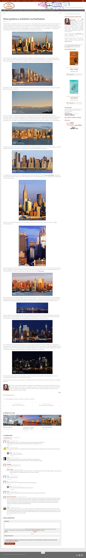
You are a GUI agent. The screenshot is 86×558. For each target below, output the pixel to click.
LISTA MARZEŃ (10, 10)
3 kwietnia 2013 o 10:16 (14, 491)
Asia (8, 447)
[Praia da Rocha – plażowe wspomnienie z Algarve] (32, 420)
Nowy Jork (21, 399)
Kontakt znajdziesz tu (36, 530)
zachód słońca (31, 399)
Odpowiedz (9, 445)
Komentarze (8, 437)
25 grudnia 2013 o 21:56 (22, 496)
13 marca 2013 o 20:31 (13, 481)
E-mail (35, 531)
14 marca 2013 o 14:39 (17, 486)
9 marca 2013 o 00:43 (14, 447)
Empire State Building (49, 175)
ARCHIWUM (20, 10)
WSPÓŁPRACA (39, 10)
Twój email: (67, 112)
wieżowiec (26, 399)
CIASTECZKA (51, 10)
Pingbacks (16, 437)
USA (4, 13)
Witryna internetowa (8, 535)
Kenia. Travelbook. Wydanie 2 (72, 67)
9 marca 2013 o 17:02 (17, 452)
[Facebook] (79, 555)
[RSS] (77, 555)
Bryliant (11, 469)
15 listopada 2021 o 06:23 (15, 507)
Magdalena (9, 464)
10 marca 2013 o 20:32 (15, 457)
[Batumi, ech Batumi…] (12, 420)
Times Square (41, 271)
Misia (8, 491)
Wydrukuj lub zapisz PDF (9, 395)
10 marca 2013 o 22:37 (17, 464)
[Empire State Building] (51, 420)
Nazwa (6, 531)
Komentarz (6, 521)
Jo (7, 481)
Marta (8, 457)
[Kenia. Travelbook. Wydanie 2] (74, 65)
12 (60, 13)
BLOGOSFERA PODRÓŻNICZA (29, 10)
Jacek (8, 507)
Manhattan (17, 399)
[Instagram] (82, 555)
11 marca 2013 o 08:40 (19, 469)
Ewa (11, 452)
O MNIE (4, 10)
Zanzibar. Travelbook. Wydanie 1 (73, 96)
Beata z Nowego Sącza (11, 496)
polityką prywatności (13, 541)
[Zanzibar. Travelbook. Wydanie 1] (74, 93)
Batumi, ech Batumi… (8, 427)
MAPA (16, 10)
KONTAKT (46, 10)
